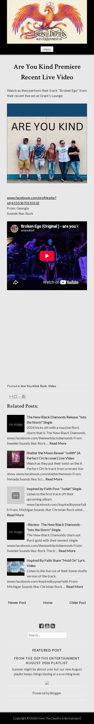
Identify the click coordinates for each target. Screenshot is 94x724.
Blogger (55, 693)
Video (52, 386)
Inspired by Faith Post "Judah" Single (54, 489)
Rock (43, 386)
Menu (47, 49)
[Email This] (11, 396)
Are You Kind (30, 386)
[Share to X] (19, 396)
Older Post (78, 602)
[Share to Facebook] (23, 396)
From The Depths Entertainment (59, 718)
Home (47, 602)
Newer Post (17, 602)
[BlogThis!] (15, 396)
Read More (57, 443)
